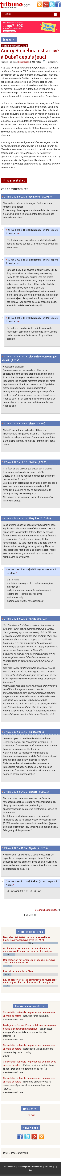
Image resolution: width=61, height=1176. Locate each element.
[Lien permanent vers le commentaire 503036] (2, 462)
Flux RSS (48, 1166)
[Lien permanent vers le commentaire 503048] (2, 732)
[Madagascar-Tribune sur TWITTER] (27, 1138)
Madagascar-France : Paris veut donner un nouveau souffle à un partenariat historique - (29, 1032)
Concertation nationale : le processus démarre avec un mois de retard (29, 961)
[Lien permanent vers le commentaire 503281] (6, 318)
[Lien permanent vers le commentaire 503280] (6, 259)
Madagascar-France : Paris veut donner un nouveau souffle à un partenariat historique (27, 950)
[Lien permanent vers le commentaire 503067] (6, 569)
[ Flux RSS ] (30, 1115)
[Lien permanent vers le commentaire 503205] (2, 848)
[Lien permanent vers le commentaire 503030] (2, 423)
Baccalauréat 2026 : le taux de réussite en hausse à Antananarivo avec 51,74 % (26, 939)
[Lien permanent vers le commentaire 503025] (2, 356)
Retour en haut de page (46, 910)
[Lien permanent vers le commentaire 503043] (2, 618)
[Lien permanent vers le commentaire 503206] (6, 881)
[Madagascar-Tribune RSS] (41, 1138)
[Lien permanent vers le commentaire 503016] (2, 196)
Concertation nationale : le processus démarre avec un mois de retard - (29, 1016)
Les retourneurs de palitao (18, 971)
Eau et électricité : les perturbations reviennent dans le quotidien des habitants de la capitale (30, 981)
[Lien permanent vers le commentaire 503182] (6, 230)
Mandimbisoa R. (24, 61)
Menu (7, 14)
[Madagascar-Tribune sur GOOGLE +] (34, 1138)
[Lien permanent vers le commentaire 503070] (2, 791)
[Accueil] (15, 7)
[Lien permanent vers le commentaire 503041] (2, 518)
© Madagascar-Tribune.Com (30, 1166)
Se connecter (10, 1166)
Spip (30, 1170)
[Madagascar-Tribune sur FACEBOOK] (20, 1138)
